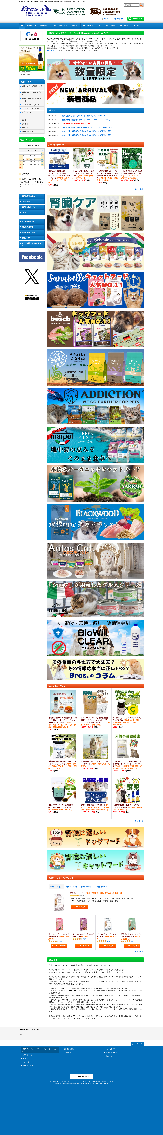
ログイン (106, 19)
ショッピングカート (112, 1049)
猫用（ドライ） (56, 887)
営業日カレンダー (28, 1065)
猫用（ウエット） (88, 887)
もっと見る (139, 189)
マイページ (25, 1062)
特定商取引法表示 (28, 196)
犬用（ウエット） (103, 887)
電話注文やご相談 (28, 232)
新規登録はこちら (119, 19)
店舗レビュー (110, 1056)
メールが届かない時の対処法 (31, 244)
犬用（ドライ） (72, 887)
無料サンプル (26, 238)
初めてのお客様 (27, 227)
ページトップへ (138, 1043)
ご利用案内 (26, 201)
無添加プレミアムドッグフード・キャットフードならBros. (40, 1050)
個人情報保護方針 (28, 221)
